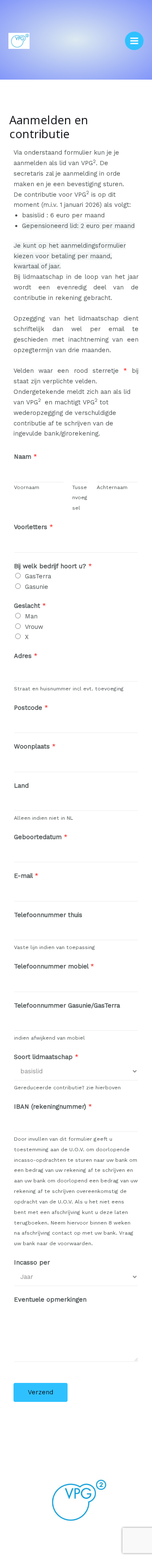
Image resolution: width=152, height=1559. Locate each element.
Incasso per (32, 1262)
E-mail (26, 876)
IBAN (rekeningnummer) (53, 1106)
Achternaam (112, 487)
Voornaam (26, 487)
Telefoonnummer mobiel (54, 966)
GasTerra (38, 576)
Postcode (31, 707)
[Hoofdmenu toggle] (134, 41)
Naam (25, 456)
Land (21, 785)
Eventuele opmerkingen (50, 1299)
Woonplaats (35, 746)
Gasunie (36, 587)
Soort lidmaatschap (46, 1057)
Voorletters (33, 527)
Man (31, 616)
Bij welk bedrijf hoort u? (53, 566)
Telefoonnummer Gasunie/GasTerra (67, 1005)
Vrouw (34, 627)
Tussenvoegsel (79, 497)
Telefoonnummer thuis (48, 915)
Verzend (40, 1392)
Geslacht (30, 606)
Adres (26, 656)
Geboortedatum (41, 837)
